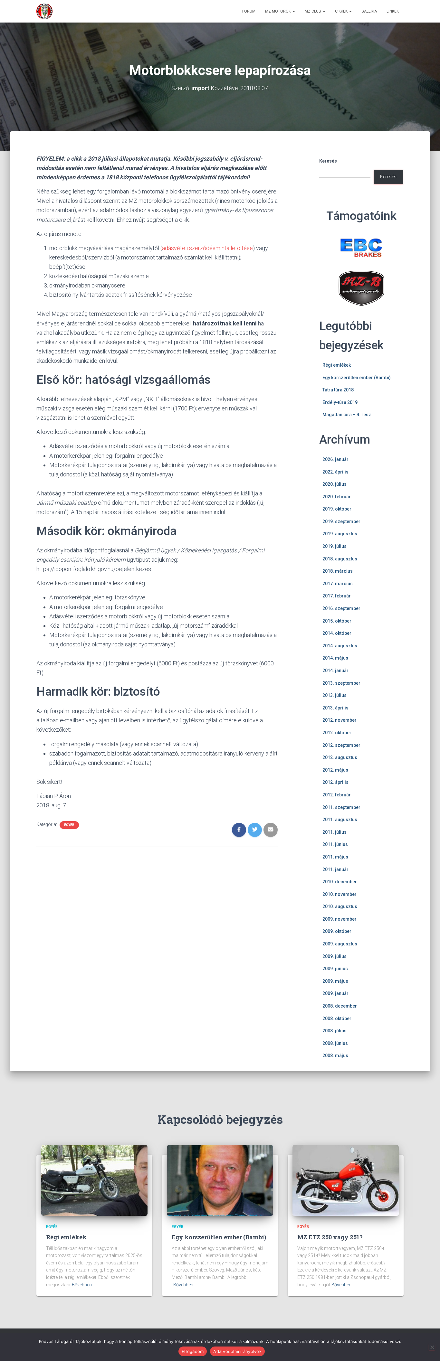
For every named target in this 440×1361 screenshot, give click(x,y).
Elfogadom (193, 1351)
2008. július (334, 1030)
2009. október (336, 931)
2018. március (337, 571)
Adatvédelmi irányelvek (237, 1351)
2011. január (335, 869)
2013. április (335, 707)
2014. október (336, 633)
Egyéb (69, 825)
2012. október (336, 732)
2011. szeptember (341, 807)
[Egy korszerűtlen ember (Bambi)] (220, 1180)
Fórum (248, 11)
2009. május (335, 981)
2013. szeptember (341, 683)
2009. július (334, 956)
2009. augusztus (339, 943)
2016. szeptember (341, 608)
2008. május (335, 1055)
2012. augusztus (339, 757)
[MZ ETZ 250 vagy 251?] (345, 1180)
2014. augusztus (339, 645)
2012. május (335, 770)
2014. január (335, 670)
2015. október (336, 621)
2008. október (336, 1018)
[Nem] (432, 1347)
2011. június (335, 844)
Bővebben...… (85, 1284)
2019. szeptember (341, 521)
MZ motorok (278, 11)
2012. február (336, 794)
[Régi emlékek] (94, 1180)
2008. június (335, 1043)
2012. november (339, 720)
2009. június (335, 968)
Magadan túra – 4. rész (346, 414)
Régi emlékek (336, 365)
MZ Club (313, 11)
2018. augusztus (339, 558)
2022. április (335, 471)
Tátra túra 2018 (338, 389)
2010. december (339, 881)
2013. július (334, 695)
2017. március (337, 583)
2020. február (336, 496)
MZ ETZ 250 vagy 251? (330, 1237)
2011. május (335, 856)
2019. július (334, 546)
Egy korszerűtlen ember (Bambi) (356, 377)
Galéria (369, 11)
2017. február (336, 595)
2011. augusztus (339, 819)
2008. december (339, 1006)
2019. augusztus (339, 533)
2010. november (339, 894)
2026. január (335, 459)
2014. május (335, 658)
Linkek (393, 11)
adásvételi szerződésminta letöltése (207, 248)
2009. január (335, 993)
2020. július (334, 484)
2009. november (339, 919)
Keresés (328, 161)
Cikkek (342, 11)
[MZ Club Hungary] (44, 11)
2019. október (336, 509)
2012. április (335, 782)
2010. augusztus (339, 906)
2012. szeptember (341, 745)
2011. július (334, 832)
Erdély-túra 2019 (340, 402)
